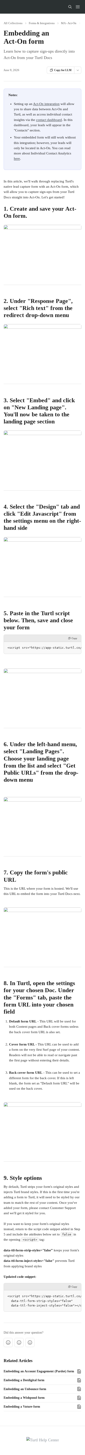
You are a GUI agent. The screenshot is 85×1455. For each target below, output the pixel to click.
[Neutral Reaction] (19, 1342)
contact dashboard (49, 120)
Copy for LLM (62, 70)
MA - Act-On (68, 23)
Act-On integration (46, 104)
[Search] (70, 7)
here (17, 158)
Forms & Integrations (42, 23)
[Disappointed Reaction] (8, 1342)
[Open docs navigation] (77, 7)
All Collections (13, 23)
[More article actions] (77, 70)
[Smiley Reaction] (29, 1342)
